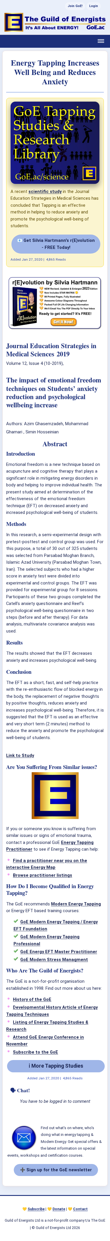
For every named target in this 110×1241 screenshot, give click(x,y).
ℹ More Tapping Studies (56, 1066)
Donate (59, 1209)
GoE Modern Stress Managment (54, 959)
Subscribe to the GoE (35, 1052)
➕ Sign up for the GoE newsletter (56, 1169)
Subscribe (36, 1209)
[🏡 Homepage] (55, 22)
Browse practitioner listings (42, 875)
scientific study (45, 191)
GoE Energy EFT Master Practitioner (58, 951)
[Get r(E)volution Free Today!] (55, 329)
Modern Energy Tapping (76, 904)
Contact (80, 1209)
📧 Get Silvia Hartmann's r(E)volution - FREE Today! (56, 244)
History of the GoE (32, 999)
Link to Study (20, 755)
